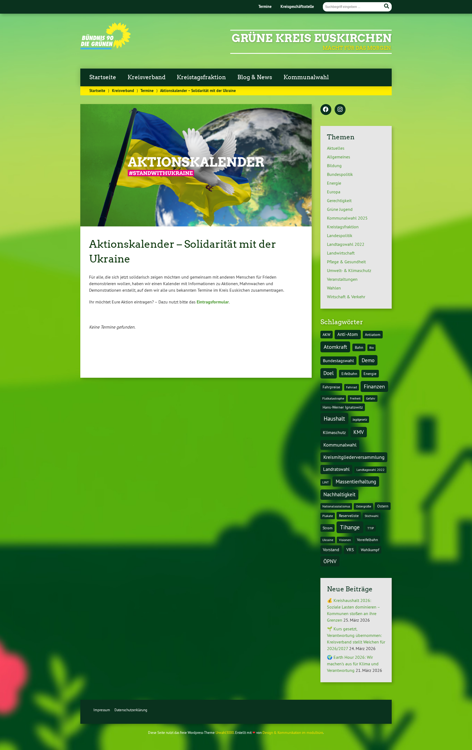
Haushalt (334, 418)
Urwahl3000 (225, 732)
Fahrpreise (331, 387)
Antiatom (372, 334)
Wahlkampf (370, 549)
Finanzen (374, 386)
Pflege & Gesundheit (346, 261)
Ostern (382, 506)
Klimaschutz (334, 432)
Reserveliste (349, 515)
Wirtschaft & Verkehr (346, 296)
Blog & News (254, 77)
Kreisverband (147, 77)
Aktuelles (335, 148)
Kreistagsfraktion (201, 77)
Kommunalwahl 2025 (347, 218)
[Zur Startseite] (105, 48)
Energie (334, 183)
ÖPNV (330, 561)
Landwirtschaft (341, 253)
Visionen (345, 540)
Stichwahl (372, 516)
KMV (358, 432)
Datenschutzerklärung (130, 710)
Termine (265, 6)
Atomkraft (335, 346)
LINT (325, 482)
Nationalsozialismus (336, 506)
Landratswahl (336, 469)
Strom (327, 527)
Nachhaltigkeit (339, 494)
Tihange (350, 527)
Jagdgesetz (360, 419)
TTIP (370, 528)
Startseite (102, 77)
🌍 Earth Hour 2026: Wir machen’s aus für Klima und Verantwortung (353, 663)
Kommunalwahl (306, 77)
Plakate (327, 516)
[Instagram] (340, 110)
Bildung (334, 165)
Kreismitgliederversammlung (354, 457)
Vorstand (331, 549)
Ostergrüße (363, 506)
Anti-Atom (347, 334)
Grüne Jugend (340, 209)
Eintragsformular (213, 302)
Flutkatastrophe (333, 398)
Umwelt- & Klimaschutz (349, 270)
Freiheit (355, 398)
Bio (371, 348)
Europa (333, 191)
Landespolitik (339, 235)
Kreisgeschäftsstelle (297, 6)
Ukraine (327, 540)
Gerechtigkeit (339, 200)
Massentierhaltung (356, 481)
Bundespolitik (340, 174)
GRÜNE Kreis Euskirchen (312, 38)
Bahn (359, 347)
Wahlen (334, 288)
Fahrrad (351, 387)
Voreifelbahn (367, 539)
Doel (328, 373)
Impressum (101, 710)
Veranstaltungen (342, 279)
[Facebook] (325, 110)
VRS (350, 549)
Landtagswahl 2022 (345, 244)
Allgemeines (338, 157)
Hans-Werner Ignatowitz (343, 407)
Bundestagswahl (338, 360)
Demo (368, 360)
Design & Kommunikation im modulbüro (292, 732)
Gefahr (370, 398)
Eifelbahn (349, 373)
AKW (327, 334)
